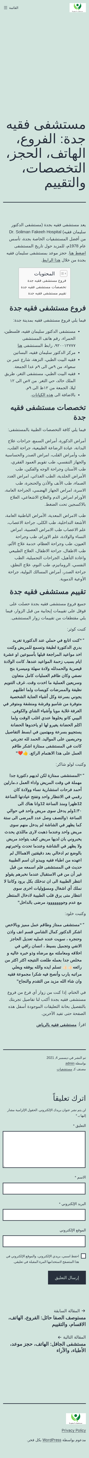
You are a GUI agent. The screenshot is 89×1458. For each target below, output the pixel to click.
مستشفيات (64, 1069)
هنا (20, 345)
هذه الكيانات (42, 394)
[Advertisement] (44, 63)
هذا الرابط (51, 260)
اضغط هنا (77, 253)
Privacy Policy (74, 1430)
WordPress (51, 1440)
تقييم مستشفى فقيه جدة (47, 293)
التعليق (79, 1126)
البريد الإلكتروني (72, 1204)
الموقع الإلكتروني (73, 1230)
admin (70, 1063)
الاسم (80, 1177)
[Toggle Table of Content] (61, 273)
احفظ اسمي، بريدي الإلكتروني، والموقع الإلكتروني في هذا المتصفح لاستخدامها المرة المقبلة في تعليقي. (42, 1259)
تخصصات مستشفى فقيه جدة (43, 287)
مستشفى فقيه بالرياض (56, 1024)
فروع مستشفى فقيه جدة (47, 280)
